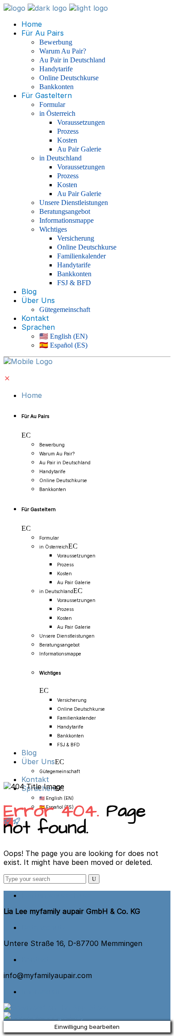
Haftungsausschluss (56, 895)
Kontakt (35, 959)
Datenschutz (43, 927)
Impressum (40, 991)
